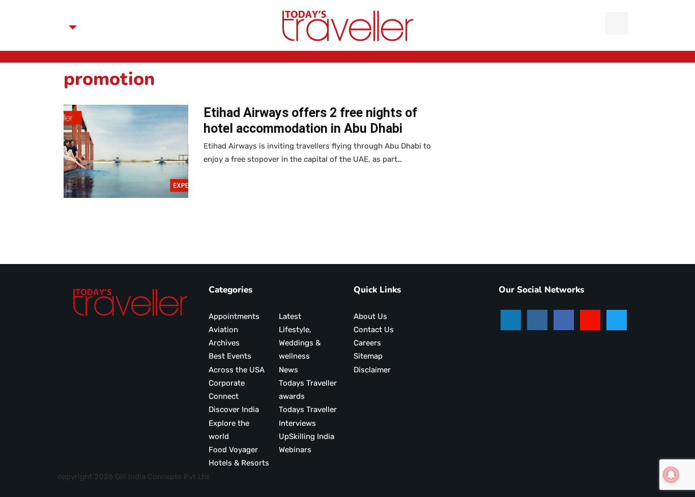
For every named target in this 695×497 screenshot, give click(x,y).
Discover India (234, 409)
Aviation (223, 329)
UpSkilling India (306, 436)
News (288, 369)
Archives (224, 342)
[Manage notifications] (671, 474)
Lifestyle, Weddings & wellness (300, 343)
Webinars (295, 449)
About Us (370, 316)
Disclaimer (372, 369)
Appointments (234, 316)
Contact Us (374, 329)
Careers (367, 342)
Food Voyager (233, 449)
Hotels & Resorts (239, 462)
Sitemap (368, 356)
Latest (290, 316)
